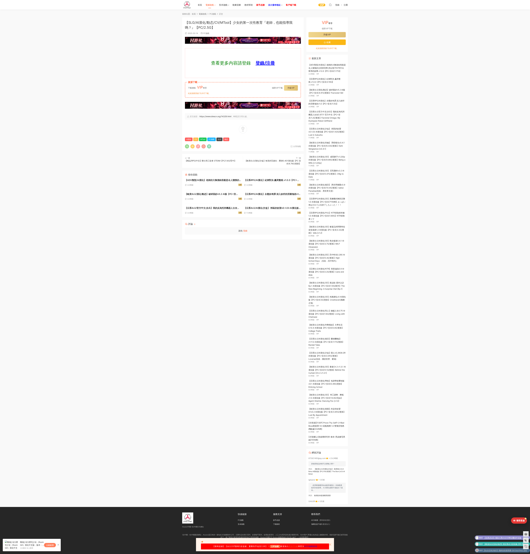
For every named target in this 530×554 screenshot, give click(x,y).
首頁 (200, 5)
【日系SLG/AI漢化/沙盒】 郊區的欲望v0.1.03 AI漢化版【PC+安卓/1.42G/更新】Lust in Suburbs (271, 208)
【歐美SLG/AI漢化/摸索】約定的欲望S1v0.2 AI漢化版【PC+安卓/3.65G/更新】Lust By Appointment (326, 412)
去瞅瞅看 (50, 545)
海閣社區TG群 (316, 524)
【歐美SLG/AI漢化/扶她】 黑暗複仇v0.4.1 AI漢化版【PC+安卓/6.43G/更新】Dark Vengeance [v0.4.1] (326, 145)
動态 (226, 139)
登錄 (245, 230)
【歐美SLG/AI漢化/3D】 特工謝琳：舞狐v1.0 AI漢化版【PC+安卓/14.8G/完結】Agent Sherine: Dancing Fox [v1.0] (326, 398)
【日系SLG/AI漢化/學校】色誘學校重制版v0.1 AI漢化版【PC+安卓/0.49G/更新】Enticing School (326, 384)
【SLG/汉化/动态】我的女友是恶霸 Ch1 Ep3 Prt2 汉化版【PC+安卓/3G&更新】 (505, 550)
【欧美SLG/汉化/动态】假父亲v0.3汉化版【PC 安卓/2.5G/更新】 (504, 543)
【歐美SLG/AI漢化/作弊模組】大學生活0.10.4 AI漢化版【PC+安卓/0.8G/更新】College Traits (326, 328)
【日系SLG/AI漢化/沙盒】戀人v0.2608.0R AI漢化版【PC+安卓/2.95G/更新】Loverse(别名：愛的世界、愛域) (326, 356)
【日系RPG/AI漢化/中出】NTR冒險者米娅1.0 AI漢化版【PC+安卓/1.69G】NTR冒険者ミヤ (326, 216)
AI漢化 (188, 139)
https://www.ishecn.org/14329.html (215, 116)
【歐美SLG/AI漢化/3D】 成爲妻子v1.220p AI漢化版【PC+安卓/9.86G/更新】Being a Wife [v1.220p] (326, 160)
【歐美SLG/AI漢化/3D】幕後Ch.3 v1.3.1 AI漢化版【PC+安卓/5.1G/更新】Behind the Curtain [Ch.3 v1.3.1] (327, 370)
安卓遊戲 (223, 5)
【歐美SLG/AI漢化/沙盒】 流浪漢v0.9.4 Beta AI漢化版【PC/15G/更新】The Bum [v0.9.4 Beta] (326, 471)
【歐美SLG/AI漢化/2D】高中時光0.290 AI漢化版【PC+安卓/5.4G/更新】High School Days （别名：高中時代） (326, 257)
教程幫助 (248, 5)
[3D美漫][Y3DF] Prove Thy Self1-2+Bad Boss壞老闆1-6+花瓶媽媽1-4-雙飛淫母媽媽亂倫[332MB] (326, 426)
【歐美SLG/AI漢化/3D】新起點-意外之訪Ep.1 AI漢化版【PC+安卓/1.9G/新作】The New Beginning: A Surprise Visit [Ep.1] (326, 285)
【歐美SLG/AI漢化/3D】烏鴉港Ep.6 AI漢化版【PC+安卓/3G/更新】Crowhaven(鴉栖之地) (327, 300)
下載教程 (276, 524)
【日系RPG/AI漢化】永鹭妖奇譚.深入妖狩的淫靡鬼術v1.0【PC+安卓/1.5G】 (272, 194)
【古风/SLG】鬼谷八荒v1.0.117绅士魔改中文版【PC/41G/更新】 (502, 537)
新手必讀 (276, 520)
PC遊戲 (206, 33)
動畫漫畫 (237, 5)
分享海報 (297, 146)
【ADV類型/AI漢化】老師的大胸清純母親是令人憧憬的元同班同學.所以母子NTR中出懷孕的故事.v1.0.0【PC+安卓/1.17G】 (213, 180)
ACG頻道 (314, 520)
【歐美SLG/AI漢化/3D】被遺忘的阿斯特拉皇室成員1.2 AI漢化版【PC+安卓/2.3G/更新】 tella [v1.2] (326, 229)
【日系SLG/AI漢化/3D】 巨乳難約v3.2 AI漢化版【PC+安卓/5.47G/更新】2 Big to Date (326, 173)
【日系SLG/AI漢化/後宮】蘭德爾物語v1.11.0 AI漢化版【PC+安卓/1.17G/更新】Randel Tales (326, 342)
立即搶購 (275, 546)
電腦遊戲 (210, 5)
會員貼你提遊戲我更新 (322, 495)
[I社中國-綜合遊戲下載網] (187, 5)
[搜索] (330, 5)
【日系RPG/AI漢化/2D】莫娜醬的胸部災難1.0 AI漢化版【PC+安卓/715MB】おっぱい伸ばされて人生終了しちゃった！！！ (326, 201)
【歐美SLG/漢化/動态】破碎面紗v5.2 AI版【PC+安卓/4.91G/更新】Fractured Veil (210, 194)
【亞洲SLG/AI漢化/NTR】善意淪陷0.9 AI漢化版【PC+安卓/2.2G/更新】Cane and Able (326, 272)
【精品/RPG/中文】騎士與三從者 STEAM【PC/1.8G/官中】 (210, 161)
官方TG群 (293, 546)
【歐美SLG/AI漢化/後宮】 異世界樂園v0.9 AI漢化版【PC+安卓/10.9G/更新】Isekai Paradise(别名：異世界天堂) (326, 188)
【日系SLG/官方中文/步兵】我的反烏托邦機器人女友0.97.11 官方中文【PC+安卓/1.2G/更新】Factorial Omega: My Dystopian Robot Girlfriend (211, 208)
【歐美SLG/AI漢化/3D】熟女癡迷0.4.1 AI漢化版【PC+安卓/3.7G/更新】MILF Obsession (326, 244)
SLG (219, 139)
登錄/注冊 (265, 63)
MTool (202, 139)
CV (196, 139)
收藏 (328, 42)
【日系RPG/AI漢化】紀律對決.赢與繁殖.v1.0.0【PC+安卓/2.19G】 (271, 180)
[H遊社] (243, 40)
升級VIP (290, 88)
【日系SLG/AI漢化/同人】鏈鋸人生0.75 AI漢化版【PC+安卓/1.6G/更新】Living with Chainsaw (326, 313)
